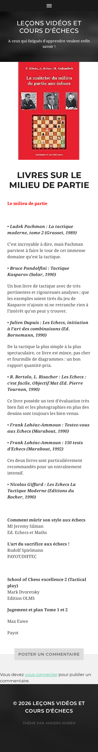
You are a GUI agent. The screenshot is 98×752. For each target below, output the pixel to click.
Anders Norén (60, 723)
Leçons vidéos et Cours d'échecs (49, 26)
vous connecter (41, 674)
